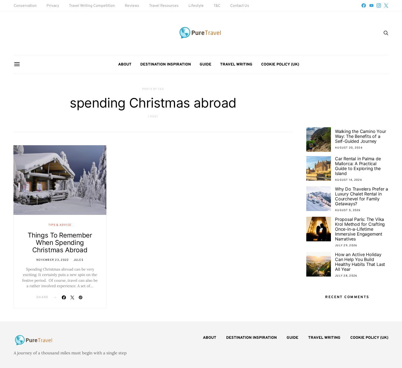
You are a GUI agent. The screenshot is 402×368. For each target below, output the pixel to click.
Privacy (52, 6)
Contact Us (239, 6)
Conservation (25, 6)
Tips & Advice (59, 225)
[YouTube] (371, 5)
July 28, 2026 (346, 276)
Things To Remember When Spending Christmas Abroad (60, 242)
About (125, 64)
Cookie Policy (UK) (280, 64)
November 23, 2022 (52, 260)
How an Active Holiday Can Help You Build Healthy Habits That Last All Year (360, 262)
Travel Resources (164, 6)
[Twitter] (386, 5)
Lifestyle (196, 6)
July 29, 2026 (346, 245)
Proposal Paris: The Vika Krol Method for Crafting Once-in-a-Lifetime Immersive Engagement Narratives (360, 229)
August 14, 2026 (348, 180)
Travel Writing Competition (92, 6)
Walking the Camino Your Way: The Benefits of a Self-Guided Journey (360, 136)
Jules (78, 260)
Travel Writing (236, 64)
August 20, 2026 (349, 148)
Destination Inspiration (165, 64)
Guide (205, 64)
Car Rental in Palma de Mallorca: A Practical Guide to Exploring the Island (358, 166)
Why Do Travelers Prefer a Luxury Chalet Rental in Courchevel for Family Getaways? (361, 196)
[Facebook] (364, 5)
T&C (217, 6)
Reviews (132, 6)
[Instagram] (379, 5)
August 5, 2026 (348, 210)
